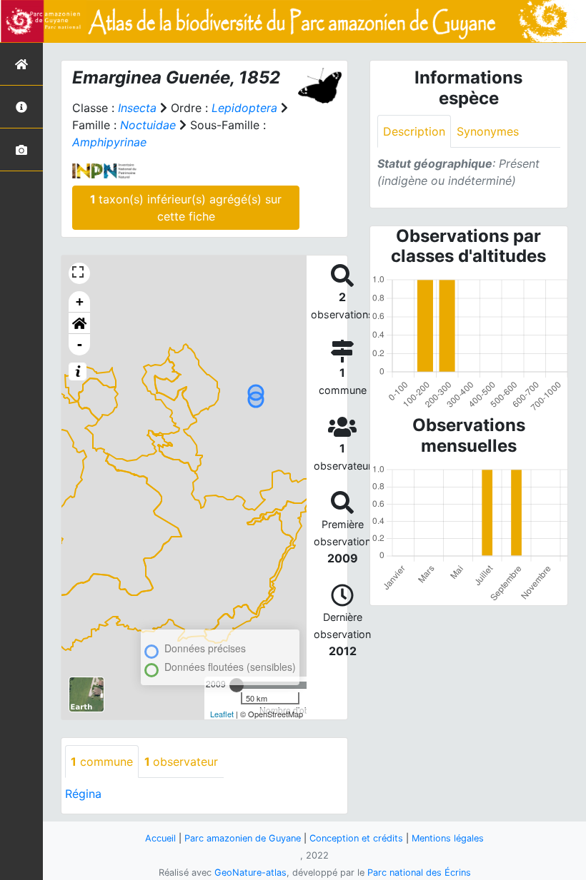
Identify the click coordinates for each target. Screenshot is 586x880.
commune (102, 761)
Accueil (160, 838)
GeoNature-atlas (250, 872)
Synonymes (488, 131)
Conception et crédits (356, 838)
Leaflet (222, 713)
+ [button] (80, 301)
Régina (83, 794)
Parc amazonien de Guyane (242, 838)
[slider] (236, 685)
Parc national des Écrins (419, 872)
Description (414, 131)
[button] (79, 323)
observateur (181, 761)
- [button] (80, 344)
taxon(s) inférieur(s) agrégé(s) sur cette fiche (186, 207)
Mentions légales (448, 838)
